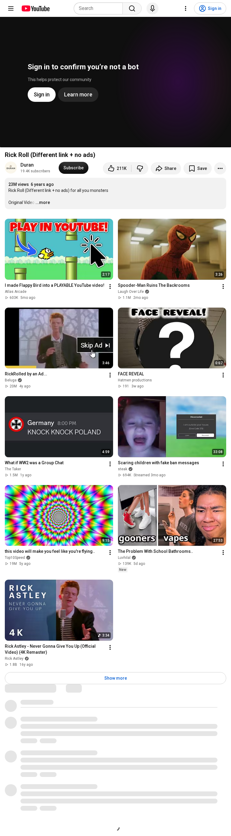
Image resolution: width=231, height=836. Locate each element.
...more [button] (42, 202)
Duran (27, 165)
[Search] (132, 8)
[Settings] (185, 8)
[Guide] (10, 8)
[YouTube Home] (35, 8)
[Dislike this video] (139, 168)
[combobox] (100, 8)
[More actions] (220, 168)
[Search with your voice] (152, 8)
